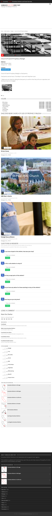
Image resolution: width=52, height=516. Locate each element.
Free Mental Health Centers (7, 340)
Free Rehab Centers (5, 336)
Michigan (3, 494)
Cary (9, 351)
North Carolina (7, 31)
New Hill (9, 374)
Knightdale (10, 367)
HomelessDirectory (10, 5)
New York (4, 489)
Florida (3, 496)
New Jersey (4, 507)
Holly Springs (11, 364)
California (3, 491)
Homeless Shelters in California (14, 397)
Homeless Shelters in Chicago (13, 385)
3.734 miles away (7, 192)
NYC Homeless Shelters (12, 409)
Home (2, 31)
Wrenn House (5, 151)
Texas (3, 502)
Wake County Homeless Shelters (8, 328)
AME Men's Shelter (6, 196)
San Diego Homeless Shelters (13, 416)
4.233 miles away (7, 233)
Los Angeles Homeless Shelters (14, 422)
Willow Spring (11, 371)
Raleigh (12, 31)
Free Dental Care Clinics (6, 332)
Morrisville (10, 354)
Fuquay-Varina (11, 377)
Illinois (3, 504)
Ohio (3, 498)
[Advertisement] (26, 18)
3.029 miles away (7, 147)
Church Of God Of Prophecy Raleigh (21, 31)
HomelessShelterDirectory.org (25, 514)
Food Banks (3, 324)
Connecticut (4, 509)
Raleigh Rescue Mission (8, 237)
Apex (9, 361)
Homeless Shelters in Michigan (14, 391)
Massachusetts (5, 500)
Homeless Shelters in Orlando (13, 403)
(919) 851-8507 (6, 69)
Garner (9, 358)
